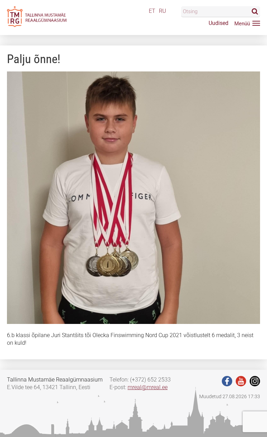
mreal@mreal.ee (148, 387)
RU (162, 11)
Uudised (218, 23)
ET (152, 11)
